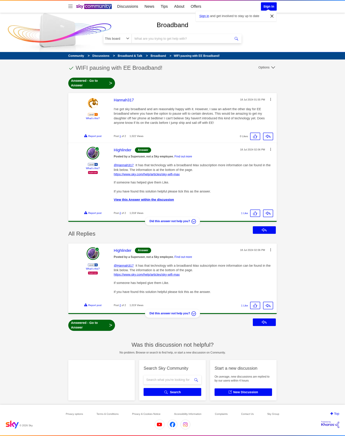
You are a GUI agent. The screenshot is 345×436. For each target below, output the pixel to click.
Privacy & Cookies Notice (146, 413)
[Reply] (268, 136)
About (179, 6)
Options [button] (264, 67)
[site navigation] (70, 6)
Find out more (183, 156)
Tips (164, 6)
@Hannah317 (124, 165)
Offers (196, 6)
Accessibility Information (187, 413)
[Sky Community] (94, 6)
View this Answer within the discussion (144, 199)
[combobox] (181, 38)
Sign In (268, 6)
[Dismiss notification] (272, 16)
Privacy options (74, 413)
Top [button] (336, 414)
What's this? (93, 118)
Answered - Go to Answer (91, 83)
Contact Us (247, 413)
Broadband (172, 25)
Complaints (221, 413)
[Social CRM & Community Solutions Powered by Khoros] (330, 424)
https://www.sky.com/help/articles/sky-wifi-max (147, 174)
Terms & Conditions (107, 413)
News (149, 6)
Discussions (127, 6)
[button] (270, 99)
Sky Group (273, 413)
